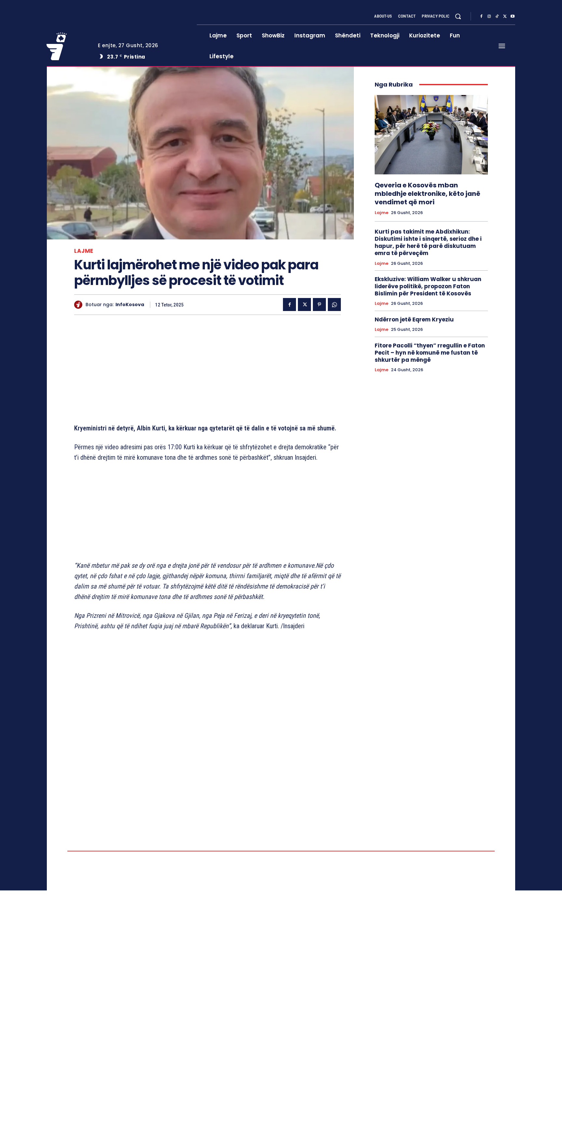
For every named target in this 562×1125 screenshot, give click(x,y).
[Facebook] (481, 16)
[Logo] (67, 46)
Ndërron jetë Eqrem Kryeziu (414, 319)
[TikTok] (497, 16)
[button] (458, 16)
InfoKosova (129, 304)
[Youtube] (512, 16)
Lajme (83, 251)
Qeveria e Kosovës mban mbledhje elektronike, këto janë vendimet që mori (427, 194)
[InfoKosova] (80, 305)
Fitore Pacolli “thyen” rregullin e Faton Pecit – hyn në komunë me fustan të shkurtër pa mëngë (430, 353)
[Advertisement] (207, 370)
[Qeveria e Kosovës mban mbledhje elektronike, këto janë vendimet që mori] (431, 134)
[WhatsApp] (334, 304)
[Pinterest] (319, 304)
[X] (505, 16)
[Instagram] (489, 16)
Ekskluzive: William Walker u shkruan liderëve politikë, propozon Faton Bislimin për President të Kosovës (428, 286)
